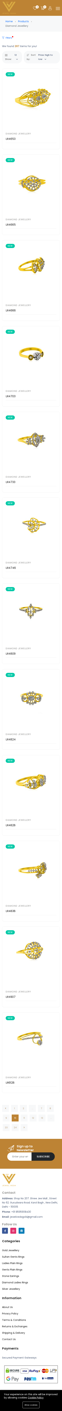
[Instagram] (13, 1231)
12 (33, 1118)
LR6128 (10, 1083)
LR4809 (11, 654)
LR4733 (10, 482)
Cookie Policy (36, 1397)
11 (24, 1118)
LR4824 (11, 739)
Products (23, 21)
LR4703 (11, 396)
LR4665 (11, 225)
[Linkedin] (21, 1231)
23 (6, 1127)
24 (15, 1127)
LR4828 (11, 825)
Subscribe (43, 1156)
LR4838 (11, 911)
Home (9, 21)
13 (42, 1118)
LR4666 (11, 310)
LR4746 (11, 568)
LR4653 (11, 139)
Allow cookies (31, 1405)
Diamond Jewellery (18, 133)
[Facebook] (5, 1231)
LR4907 (11, 997)
